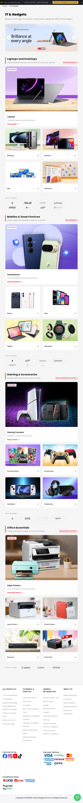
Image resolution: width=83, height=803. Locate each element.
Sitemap (46, 720)
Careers (46, 712)
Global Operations (70, 695)
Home (5, 6)
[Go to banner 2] (41, 48)
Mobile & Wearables (10, 703)
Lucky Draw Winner (50, 716)
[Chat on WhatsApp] (77, 797)
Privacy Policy (48, 701)
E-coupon (26, 705)
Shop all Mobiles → (71, 220)
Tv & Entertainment (10, 695)
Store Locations (69, 703)
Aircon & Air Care (9, 720)
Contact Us (67, 699)
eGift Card (27, 701)
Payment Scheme (30, 698)
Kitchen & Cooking (10, 709)
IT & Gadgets (7, 699)
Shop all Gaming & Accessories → (66, 378)
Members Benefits (70, 707)
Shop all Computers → (70, 62)
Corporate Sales (9, 724)
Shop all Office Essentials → (68, 531)
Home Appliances (9, 706)
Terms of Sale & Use (50, 698)
